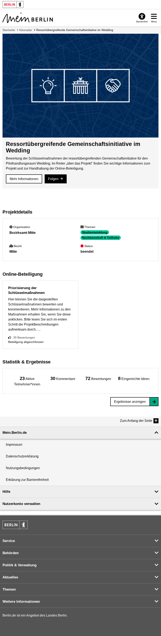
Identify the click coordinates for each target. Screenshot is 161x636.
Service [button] (9, 541)
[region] (27, 381)
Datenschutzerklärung (22, 456)
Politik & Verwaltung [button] (19, 565)
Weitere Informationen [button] (21, 602)
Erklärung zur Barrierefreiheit (27, 480)
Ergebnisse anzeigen (130, 401)
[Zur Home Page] (28, 18)
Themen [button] (9, 589)
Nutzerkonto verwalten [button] (21, 504)
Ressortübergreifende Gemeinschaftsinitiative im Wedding (74, 30)
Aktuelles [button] (10, 577)
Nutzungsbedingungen (23, 468)
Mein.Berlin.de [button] (15, 433)
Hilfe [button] (6, 492)
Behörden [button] (11, 553)
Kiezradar (25, 30)
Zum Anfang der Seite (136, 420)
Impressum (14, 444)
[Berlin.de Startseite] (15, 525)
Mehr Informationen (24, 179)
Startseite (9, 30)
